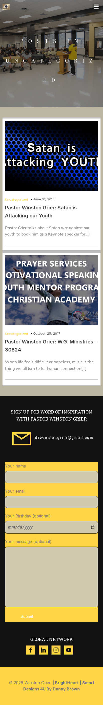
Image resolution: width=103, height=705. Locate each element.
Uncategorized (16, 199)
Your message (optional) (28, 541)
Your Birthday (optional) (28, 515)
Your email (15, 491)
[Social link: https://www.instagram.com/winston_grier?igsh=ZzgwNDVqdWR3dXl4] (58, 650)
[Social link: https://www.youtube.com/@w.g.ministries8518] (70, 650)
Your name (15, 465)
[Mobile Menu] (96, 7)
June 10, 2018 (43, 199)
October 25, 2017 (46, 333)
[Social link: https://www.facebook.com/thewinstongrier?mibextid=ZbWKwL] (32, 650)
